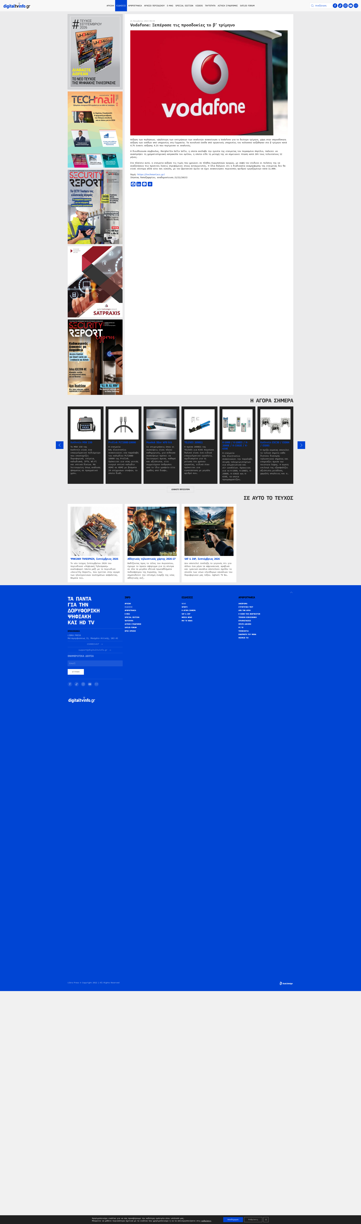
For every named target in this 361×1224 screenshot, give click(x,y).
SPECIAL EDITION (184, 5)
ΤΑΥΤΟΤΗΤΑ (210, 5)
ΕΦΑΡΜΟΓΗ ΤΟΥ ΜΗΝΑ (247, 634)
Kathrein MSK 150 (81, 442)
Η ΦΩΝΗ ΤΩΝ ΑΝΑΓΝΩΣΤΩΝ (249, 614)
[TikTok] (340, 5)
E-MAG (170, 5)
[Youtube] (350, 5)
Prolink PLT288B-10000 (122, 442)
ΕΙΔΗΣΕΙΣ (129, 607)
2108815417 (93, 644)
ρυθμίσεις (206, 1221)
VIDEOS (199, 5)
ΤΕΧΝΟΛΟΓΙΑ (243, 631)
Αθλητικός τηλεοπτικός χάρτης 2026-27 (151, 559)
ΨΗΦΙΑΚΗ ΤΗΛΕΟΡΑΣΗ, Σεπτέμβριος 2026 (94, 559)
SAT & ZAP (186, 614)
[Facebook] (335, 5)
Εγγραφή (76, 671)
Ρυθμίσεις (253, 1219)
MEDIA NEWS (187, 617)
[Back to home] (17, 5)
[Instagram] (345, 5)
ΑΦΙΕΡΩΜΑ (242, 603)
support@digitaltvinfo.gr (93, 650)
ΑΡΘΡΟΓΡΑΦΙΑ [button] (135, 5)
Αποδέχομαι (233, 1219)
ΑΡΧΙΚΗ (110, 5)
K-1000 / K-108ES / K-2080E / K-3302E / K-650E (235, 445)
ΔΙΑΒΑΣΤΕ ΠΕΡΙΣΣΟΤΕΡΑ (180, 489)
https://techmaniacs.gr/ (151, 174)
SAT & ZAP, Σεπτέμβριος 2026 (202, 559)
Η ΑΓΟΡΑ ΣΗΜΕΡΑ (189, 610)
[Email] (356, 5)
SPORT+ (185, 607)
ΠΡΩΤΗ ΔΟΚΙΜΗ (244, 624)
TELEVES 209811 (193, 442)
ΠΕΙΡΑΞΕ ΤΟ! (243, 637)
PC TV (240, 627)
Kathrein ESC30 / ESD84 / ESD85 (274, 444)
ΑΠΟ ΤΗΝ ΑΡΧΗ (244, 610)
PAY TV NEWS (187, 620)
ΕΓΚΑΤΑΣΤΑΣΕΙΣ (244, 620)
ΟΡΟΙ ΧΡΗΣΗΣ (130, 631)
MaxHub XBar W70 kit (159, 442)
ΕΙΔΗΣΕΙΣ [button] (121, 5)
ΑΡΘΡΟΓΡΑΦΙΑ (130, 610)
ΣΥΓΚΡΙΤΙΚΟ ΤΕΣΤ (245, 607)
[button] (59, 445)
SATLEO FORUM (247, 5)
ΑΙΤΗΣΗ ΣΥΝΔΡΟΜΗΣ (228, 5)
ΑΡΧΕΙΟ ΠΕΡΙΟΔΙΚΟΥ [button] (154, 5)
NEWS (184, 603)
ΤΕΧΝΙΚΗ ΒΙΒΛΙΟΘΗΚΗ (247, 617)
